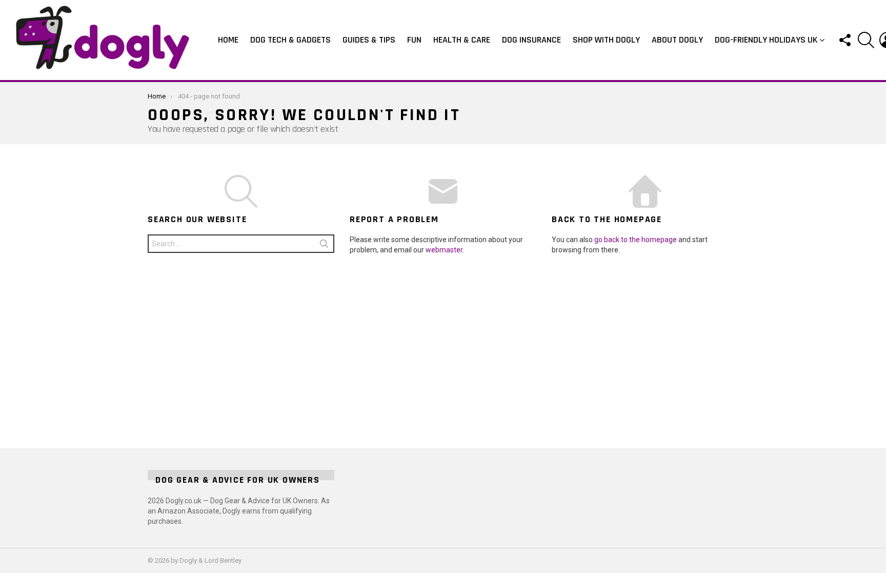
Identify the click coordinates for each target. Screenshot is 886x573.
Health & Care (461, 40)
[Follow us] (844, 40)
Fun (414, 40)
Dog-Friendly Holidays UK (766, 40)
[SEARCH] (866, 40)
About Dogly (677, 40)
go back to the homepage (635, 239)
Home (228, 40)
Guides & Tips (369, 40)
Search (324, 245)
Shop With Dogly (606, 40)
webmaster (444, 250)
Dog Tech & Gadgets (290, 40)
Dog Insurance (531, 40)
